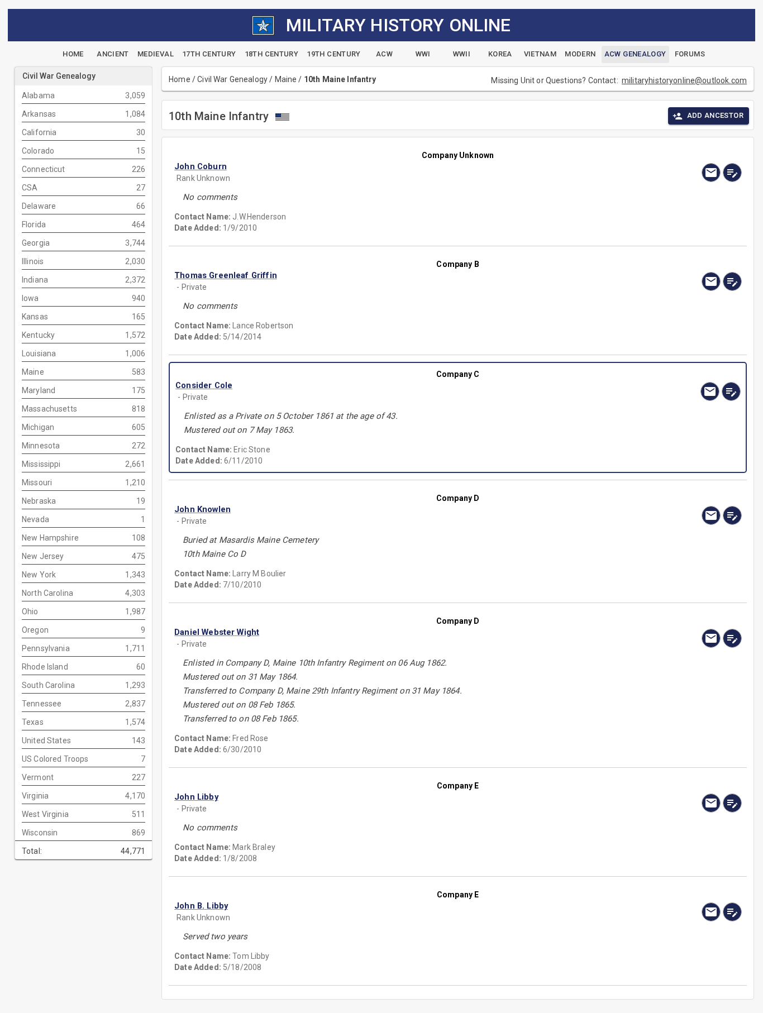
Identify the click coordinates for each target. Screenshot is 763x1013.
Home (179, 79)
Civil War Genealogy (232, 79)
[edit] (732, 172)
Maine (286, 79)
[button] (372, 167)
